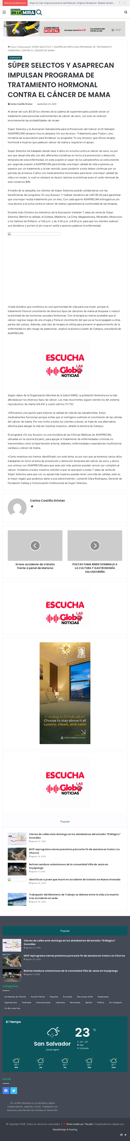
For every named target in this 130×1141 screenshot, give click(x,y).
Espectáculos (10, 1002)
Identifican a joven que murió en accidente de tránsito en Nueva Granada (74, 879)
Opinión (88, 1002)
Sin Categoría (115, 1002)
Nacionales (75, 1002)
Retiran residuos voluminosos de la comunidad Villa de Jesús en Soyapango (71, 970)
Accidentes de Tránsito (15, 996)
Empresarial (24, 46)
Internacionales (43, 1002)
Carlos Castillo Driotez (21, 104)
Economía (67, 996)
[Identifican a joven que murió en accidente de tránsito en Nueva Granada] (17, 884)
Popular (65, 821)
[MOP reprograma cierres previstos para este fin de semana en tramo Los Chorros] (17, 854)
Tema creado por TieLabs (79, 1124)
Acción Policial (38, 996)
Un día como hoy (12, 1008)
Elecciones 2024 (85, 996)
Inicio (13, 46)
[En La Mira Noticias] (26, 11)
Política (100, 1002)
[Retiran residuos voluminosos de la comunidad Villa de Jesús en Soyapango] (17, 869)
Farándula (26, 1002)
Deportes (54, 996)
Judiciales (60, 1002)
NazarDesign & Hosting (65, 1129)
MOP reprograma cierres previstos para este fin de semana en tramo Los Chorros (74, 955)
